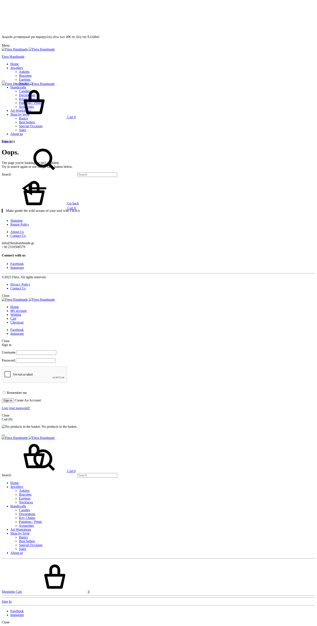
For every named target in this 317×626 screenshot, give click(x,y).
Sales (22, 130)
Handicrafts (18, 506)
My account (18, 311)
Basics (23, 537)
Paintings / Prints (30, 522)
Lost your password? (16, 408)
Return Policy (19, 224)
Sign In (7, 601)
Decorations (27, 514)
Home (14, 64)
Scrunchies (26, 525)
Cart (13, 318)
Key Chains (27, 518)
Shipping (16, 220)
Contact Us (18, 236)
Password (8, 360)
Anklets (24, 72)
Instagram (17, 267)
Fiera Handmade (13, 56)
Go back (72, 203)
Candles (24, 510)
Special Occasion (30, 126)
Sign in (7, 400)
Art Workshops (20, 529)
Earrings (24, 79)
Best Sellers (27, 122)
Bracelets (25, 75)
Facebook (17, 264)
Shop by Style (20, 533)
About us (16, 134)
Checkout (17, 322)
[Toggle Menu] (3, 81)
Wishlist (15, 314)
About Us (17, 232)
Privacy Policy (20, 284)
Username (9, 352)
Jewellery (16, 68)
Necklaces (26, 502)
